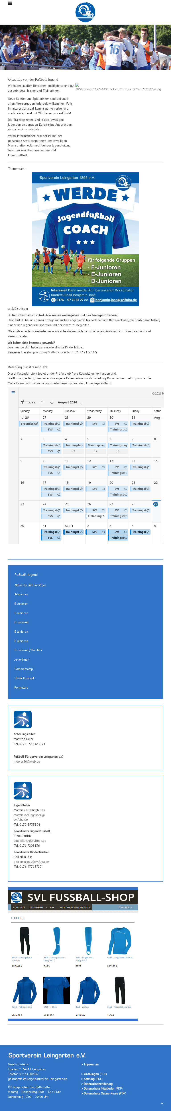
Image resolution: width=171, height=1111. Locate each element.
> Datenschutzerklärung (97, 1084)
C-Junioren (21, 613)
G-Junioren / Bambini (28, 650)
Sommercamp (23, 669)
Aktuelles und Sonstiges (30, 585)
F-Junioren (21, 641)
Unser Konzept (24, 678)
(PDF (103, 1074)
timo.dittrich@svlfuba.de (30, 841)
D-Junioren (21, 622)
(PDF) (99, 1079)
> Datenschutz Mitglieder (98, 1088)
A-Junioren (21, 594)
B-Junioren (21, 604)
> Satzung (88, 1079)
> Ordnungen (90, 1074)
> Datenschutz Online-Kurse (100, 1093)
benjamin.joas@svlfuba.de (45, 352)
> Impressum (90, 1064)
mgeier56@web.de (27, 761)
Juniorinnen (21, 659)
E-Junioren (21, 632)
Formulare (21, 687)
